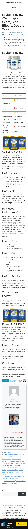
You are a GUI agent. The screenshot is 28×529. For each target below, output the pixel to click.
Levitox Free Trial (20, 463)
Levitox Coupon (10, 463)
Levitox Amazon (16, 459)
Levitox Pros (13, 467)
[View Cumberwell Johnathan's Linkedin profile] (16, 428)
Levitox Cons (15, 461)
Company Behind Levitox (11, 454)
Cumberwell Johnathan (14, 432)
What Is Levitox (9, 472)
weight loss (7, 452)
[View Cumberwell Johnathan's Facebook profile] (12, 428)
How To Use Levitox (16, 456)
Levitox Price (6, 467)
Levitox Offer (17, 465)
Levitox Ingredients (7, 465)
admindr (14, 399)
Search (4, 491)
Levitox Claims (6, 461)
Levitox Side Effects (12, 470)
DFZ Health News (14, 2)
